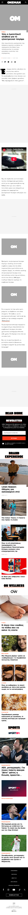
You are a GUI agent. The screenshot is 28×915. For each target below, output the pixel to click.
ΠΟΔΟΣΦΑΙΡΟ (6, 765)
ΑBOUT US (14, 878)
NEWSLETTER (14, 895)
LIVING (4, 683)
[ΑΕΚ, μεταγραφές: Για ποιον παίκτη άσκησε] (14, 752)
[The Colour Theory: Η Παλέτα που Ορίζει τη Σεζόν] (14, 507)
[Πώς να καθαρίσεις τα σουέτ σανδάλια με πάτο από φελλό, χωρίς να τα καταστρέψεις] (14, 673)
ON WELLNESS (14, 586)
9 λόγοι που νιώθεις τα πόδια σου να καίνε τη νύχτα (12, 627)
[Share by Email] (15, 62)
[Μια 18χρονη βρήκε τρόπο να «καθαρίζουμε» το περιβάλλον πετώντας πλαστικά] (14, 643)
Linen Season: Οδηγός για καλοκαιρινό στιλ (11, 489)
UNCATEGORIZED (7, 798)
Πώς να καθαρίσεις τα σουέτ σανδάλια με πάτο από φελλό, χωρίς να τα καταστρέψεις (14, 687)
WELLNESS (5, 653)
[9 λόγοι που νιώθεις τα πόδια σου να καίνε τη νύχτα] (14, 609)
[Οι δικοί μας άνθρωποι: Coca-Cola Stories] (14, 566)
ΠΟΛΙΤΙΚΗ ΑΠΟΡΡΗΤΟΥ (14, 885)
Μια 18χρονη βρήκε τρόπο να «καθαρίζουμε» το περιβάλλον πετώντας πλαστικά (14, 658)
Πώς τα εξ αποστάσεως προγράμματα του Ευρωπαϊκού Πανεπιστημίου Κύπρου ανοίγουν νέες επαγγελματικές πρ (13, 547)
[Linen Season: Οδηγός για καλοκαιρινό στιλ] (14, 473)
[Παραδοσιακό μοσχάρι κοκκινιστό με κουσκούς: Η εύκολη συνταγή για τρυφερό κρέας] (14, 702)
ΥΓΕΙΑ (4, 622)
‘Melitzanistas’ (6, 321)
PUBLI (4, 32)
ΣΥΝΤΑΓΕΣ (5, 712)
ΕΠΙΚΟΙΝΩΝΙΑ (14, 870)
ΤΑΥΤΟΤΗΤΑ (14, 874)
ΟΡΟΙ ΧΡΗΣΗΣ (14, 881)
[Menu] (2, 2)
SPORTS (14, 728)
